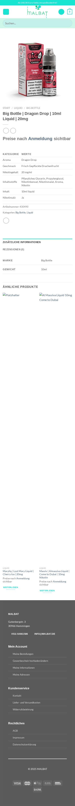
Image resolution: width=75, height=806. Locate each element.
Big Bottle (33, 108)
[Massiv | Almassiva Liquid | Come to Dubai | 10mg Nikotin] (55, 429)
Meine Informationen (24, 667)
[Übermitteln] (68, 23)
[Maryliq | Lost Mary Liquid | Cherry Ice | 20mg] (19, 429)
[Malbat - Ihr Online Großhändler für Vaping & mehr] (37, 11)
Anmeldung (40, 138)
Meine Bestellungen (23, 653)
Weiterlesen (10, 587)
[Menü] (6, 12)
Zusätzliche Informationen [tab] (22, 242)
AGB (15, 730)
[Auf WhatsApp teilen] (6, 221)
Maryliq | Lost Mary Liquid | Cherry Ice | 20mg (18, 573)
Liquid (18, 108)
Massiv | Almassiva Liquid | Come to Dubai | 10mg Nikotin (54, 574)
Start (6, 108)
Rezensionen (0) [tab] (13, 249)
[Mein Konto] (61, 12)
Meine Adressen (21, 674)
